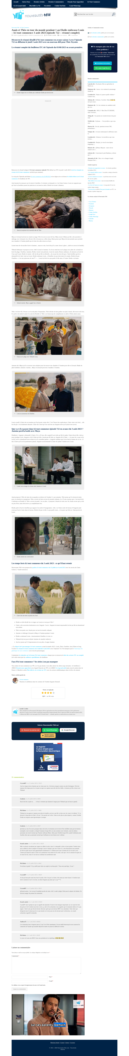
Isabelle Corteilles (52, 35)
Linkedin (91, 218)
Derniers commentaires (56, 2)
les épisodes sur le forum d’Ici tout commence (33, 655)
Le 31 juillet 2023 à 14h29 (36, 843)
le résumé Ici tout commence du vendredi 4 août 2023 (33, 648)
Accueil (16, 2)
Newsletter (47, 6)
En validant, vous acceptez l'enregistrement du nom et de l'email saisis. (29, 985)
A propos (72, 1042)
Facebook (91, 204)
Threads (91, 208)
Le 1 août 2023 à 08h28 (33, 921)
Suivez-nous (26, 2)
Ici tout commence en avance (95, 176)
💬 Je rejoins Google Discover (102, 68)
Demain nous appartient (76, 2)
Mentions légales (54, 1042)
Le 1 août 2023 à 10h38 (33, 935)
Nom (50, 977)
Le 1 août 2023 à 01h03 (35, 902)
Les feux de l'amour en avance (95, 185)
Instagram (91, 206)
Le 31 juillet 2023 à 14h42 (34, 863)
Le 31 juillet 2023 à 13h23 (34, 783)
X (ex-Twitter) (92, 201)
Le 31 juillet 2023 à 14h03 (33, 799)
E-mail (51, 981)
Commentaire (15, 956)
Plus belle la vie (34, 6)
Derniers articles (39, 2)
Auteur (67, 1042)
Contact (62, 1042)
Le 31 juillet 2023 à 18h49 (34, 875)
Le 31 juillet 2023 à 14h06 (34, 810)
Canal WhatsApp (74, 6)
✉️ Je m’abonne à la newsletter (102, 63)
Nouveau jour (91, 189)
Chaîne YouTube (60, 6)
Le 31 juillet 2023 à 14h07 (33, 826)
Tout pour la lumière (105, 189)
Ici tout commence (93, 2)
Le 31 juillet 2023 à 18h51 (34, 888)
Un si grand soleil (19, 6)
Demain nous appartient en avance (96, 168)
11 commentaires (74, 35)
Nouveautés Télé (15, 27)
